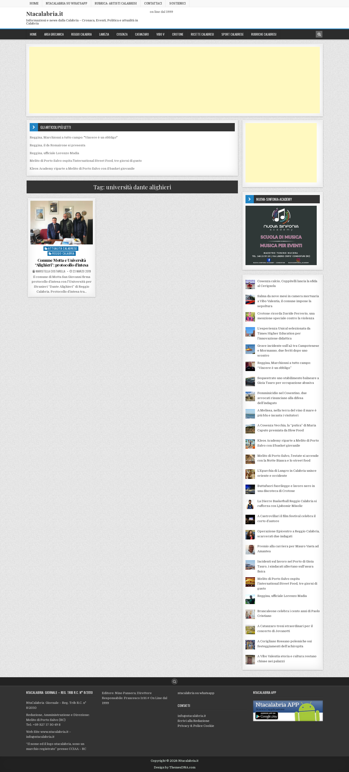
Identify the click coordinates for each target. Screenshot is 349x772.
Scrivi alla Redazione (193, 721)
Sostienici (177, 3)
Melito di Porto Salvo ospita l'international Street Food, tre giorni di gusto (86, 160)
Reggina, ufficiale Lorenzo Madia (54, 153)
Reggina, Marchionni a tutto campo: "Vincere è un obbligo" (74, 137)
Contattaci (153, 3)
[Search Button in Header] (319, 34)
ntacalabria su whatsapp (196, 693)
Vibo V (160, 34)
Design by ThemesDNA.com (174, 767)
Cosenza (122, 34)
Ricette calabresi (202, 34)
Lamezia (104, 34)
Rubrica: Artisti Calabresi (116, 3)
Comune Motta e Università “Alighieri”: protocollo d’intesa (61, 262)
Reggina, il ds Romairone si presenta (57, 145)
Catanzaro (142, 34)
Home (34, 3)
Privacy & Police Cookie (196, 726)
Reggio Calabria (81, 34)
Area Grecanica (54, 34)
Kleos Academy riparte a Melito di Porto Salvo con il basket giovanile (82, 168)
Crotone (177, 34)
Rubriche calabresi (263, 34)
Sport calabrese (233, 34)
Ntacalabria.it (44, 13)
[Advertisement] (171, 80)
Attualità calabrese (62, 248)
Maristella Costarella (50, 271)
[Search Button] (174, 681)
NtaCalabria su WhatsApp (66, 3)
